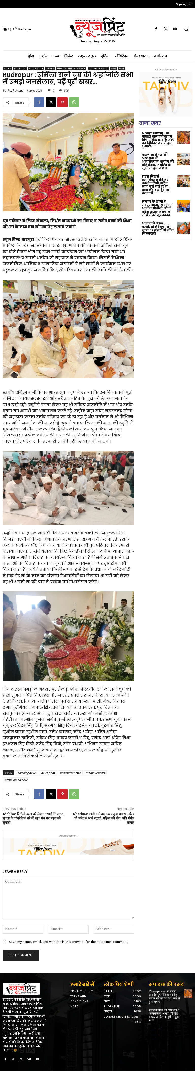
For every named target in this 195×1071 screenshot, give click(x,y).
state (50, 68)
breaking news (26, 773)
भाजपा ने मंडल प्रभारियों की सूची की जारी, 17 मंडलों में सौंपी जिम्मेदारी (158, 228)
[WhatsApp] (74, 102)
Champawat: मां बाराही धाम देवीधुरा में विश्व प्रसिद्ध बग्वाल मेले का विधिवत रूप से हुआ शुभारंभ (158, 139)
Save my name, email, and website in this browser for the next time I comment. (68, 941)
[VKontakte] (29, 1059)
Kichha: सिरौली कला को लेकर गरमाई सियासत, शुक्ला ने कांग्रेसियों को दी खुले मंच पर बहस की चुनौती (33, 818)
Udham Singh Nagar (71, 68)
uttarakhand (98, 68)
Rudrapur (36, 68)
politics (20, 68)
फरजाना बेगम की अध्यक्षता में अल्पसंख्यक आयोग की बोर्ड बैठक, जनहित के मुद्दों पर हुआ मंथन (158, 161)
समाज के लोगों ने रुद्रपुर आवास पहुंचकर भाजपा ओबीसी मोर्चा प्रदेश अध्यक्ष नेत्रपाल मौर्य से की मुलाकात (157, 208)
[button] (186, 29)
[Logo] (24, 989)
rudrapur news (95, 773)
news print (48, 773)
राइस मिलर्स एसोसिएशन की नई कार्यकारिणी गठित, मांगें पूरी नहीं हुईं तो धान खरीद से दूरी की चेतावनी (156, 184)
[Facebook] (156, 29)
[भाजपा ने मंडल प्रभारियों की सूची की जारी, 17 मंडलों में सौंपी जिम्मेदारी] (183, 228)
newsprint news (70, 773)
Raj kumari (15, 90)
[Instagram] (13, 1059)
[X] (165, 29)
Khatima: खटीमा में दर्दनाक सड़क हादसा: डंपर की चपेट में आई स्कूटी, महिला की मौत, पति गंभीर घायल (103, 818)
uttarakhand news (16, 780)
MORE (7, 68)
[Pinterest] (62, 102)
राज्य (121, 68)
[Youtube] (175, 29)
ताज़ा (113, 68)
